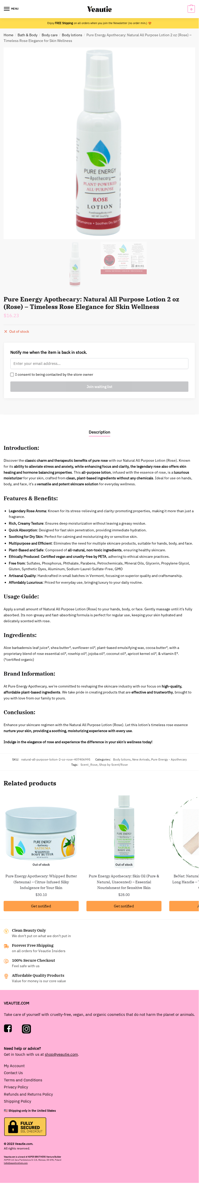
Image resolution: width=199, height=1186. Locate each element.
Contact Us (13, 1072)
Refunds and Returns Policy (28, 1094)
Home (8, 35)
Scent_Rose (89, 764)
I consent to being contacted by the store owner (53, 374)
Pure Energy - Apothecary (169, 759)
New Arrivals (141, 759)
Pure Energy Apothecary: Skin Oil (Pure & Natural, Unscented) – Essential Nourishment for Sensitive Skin (124, 882)
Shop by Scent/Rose (113, 764)
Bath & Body (28, 35)
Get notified (41, 906)
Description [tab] (99, 432)
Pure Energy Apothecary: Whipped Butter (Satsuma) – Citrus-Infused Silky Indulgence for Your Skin (41, 882)
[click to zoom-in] (99, 143)
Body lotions (72, 35)
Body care (50, 35)
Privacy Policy (16, 1086)
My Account (14, 1065)
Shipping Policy (17, 1101)
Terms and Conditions (23, 1079)
